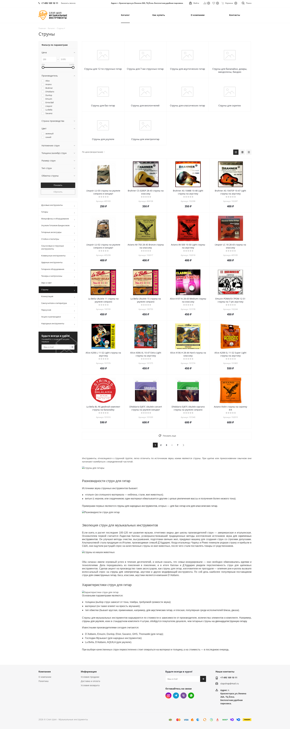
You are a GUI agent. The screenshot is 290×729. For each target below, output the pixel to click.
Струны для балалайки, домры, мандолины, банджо (229, 70)
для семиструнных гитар (102, 575)
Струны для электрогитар (145, 139)
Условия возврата (90, 685)
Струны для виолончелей (145, 105)
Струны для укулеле (103, 139)
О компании (45, 676)
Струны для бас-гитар (103, 105)
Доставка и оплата (90, 681)
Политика (43, 681)
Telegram (176, 695)
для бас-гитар (178, 506)
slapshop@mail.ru (229, 683)
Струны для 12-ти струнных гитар (103, 68)
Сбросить (58, 191)
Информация (89, 671)
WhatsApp (191, 695)
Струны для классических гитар (187, 105)
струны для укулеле (93, 621)
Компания (45, 671)
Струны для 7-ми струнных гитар (145, 68)
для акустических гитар (159, 610)
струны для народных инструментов (136, 506)
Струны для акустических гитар (187, 68)
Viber (183, 695)
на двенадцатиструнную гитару (229, 621)
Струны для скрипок (229, 105)
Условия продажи (90, 676)
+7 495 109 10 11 (228, 677)
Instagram (168, 695)
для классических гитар (204, 506)
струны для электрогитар (124, 572)
